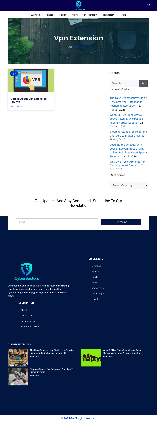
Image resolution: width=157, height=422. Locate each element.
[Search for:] (124, 83)
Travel (123, 14)
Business (35, 14)
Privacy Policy (28, 321)
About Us (25, 310)
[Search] (143, 83)
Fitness (49, 14)
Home (69, 46)
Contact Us (27, 315)
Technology (108, 14)
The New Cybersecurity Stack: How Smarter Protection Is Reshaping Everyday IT (128, 101)
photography (90, 14)
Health (62, 14)
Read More (16, 106)
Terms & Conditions (31, 326)
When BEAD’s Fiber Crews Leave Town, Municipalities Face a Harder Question (126, 118)
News (75, 14)
